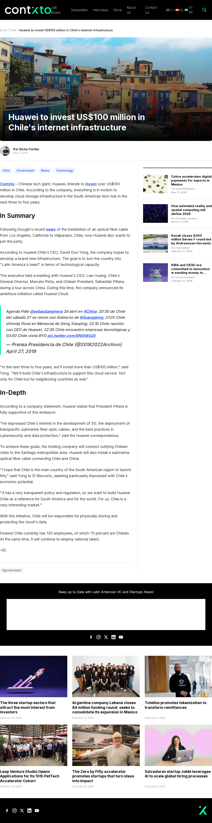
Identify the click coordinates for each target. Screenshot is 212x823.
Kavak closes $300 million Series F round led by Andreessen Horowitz (191, 239)
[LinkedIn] (113, 637)
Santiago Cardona (186, 218)
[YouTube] (121, 637)
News (45, 170)
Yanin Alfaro (183, 247)
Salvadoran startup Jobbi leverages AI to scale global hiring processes (178, 773)
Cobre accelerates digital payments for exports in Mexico (191, 180)
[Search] (204, 9)
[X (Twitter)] (106, 637)
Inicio (3, 30)
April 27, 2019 (21, 351)
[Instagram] (98, 637)
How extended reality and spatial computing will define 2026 (191, 210)
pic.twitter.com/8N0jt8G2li (71, 335)
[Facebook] (91, 637)
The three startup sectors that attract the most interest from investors (27, 707)
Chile (13, 30)
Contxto (7, 184)
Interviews (100, 10)
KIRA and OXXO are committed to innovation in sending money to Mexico (190, 271)
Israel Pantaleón (185, 188)
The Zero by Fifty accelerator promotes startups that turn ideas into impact (103, 776)
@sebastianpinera (46, 311)
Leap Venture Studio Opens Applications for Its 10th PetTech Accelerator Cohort (29, 776)
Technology (64, 170)
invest (91, 184)
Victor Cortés (29, 149)
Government (25, 170)
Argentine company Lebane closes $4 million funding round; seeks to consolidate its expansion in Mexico (104, 707)
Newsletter (79, 10)
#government (11, 570)
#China (90, 311)
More (117, 10)
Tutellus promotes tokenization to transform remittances (175, 705)
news (51, 229)
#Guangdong (91, 317)
